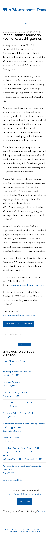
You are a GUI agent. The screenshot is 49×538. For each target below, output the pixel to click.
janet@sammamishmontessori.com (27, 285)
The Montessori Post (24, 9)
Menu (24, 23)
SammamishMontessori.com (18, 324)
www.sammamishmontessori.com (19, 315)
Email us (42, 511)
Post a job (25, 344)
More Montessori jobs (12, 480)
